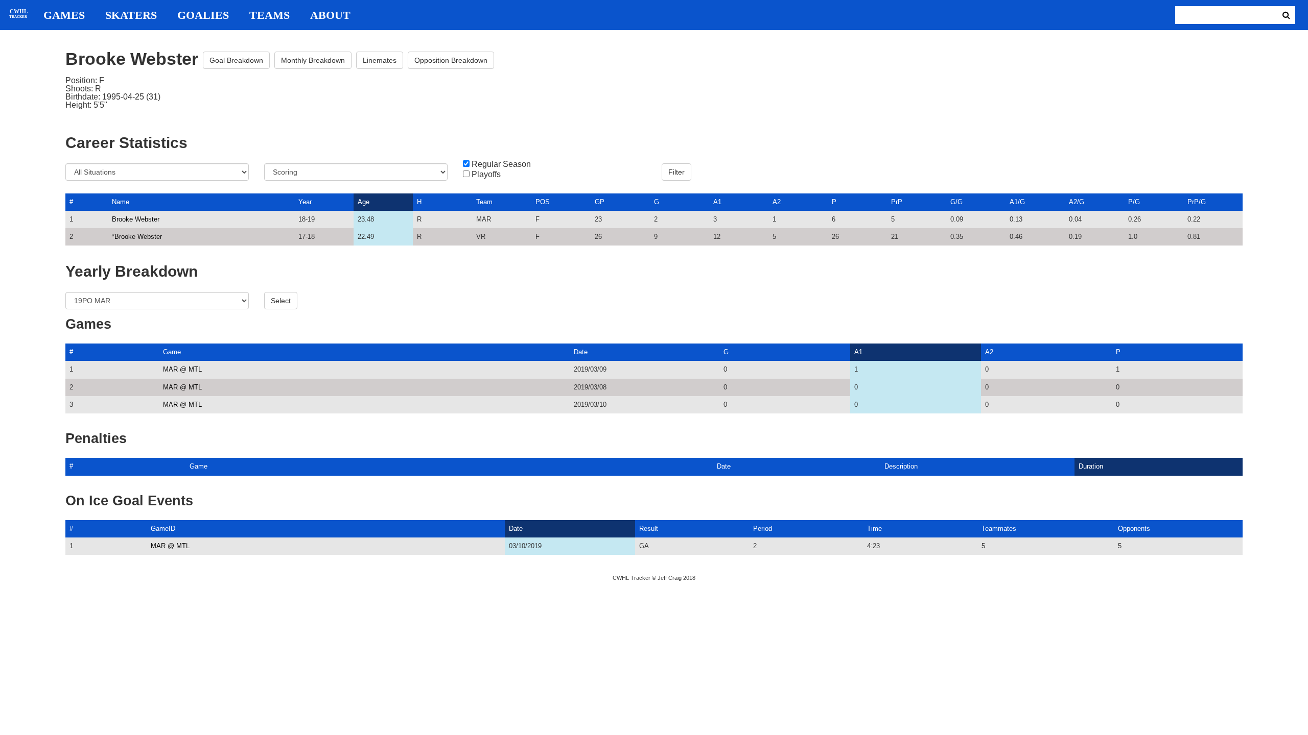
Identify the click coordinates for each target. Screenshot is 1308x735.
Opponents (1134, 528)
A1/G (1017, 202)
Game (172, 352)
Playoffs (486, 174)
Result (648, 528)
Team (484, 202)
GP (599, 202)
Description (901, 466)
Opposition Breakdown (450, 60)
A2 (777, 202)
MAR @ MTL (182, 369)
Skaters (131, 15)
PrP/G (1196, 202)
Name (120, 202)
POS (542, 202)
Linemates (379, 60)
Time (874, 528)
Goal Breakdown (236, 60)
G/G (956, 202)
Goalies (203, 15)
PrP (896, 202)
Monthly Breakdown (313, 60)
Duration (1091, 466)
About (330, 15)
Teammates (999, 528)
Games (64, 15)
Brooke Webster (135, 219)
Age (363, 202)
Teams (269, 15)
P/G (1134, 202)
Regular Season (501, 164)
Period (762, 528)
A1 (717, 202)
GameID (163, 528)
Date (581, 352)
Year (305, 202)
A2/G (1076, 202)
